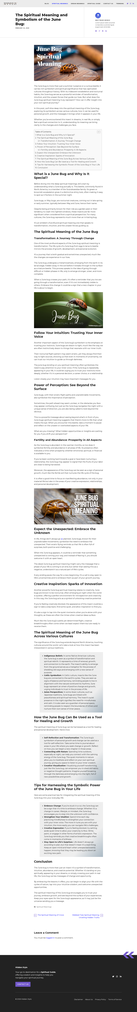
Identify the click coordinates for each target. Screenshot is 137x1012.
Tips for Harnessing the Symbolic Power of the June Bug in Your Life (68, 165)
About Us (89, 999)
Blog (47, 3)
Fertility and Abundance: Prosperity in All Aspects (63, 150)
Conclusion (43, 168)
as (62, 539)
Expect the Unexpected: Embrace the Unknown (59, 153)
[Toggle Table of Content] (98, 131)
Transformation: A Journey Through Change (61, 141)
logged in (50, 938)
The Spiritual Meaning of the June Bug (54, 138)
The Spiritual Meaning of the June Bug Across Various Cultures (65, 159)
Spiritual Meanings (60, 3)
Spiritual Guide (93, 3)
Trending (120, 3)
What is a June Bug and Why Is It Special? (55, 135)
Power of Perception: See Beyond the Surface (58, 147)
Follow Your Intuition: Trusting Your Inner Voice (58, 144)
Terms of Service (115, 999)
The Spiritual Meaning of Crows (51, 915)
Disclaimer (78, 999)
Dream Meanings (77, 3)
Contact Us (108, 3)
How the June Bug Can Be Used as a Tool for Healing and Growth (66, 162)
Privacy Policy (100, 999)
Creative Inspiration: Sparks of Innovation (56, 156)
